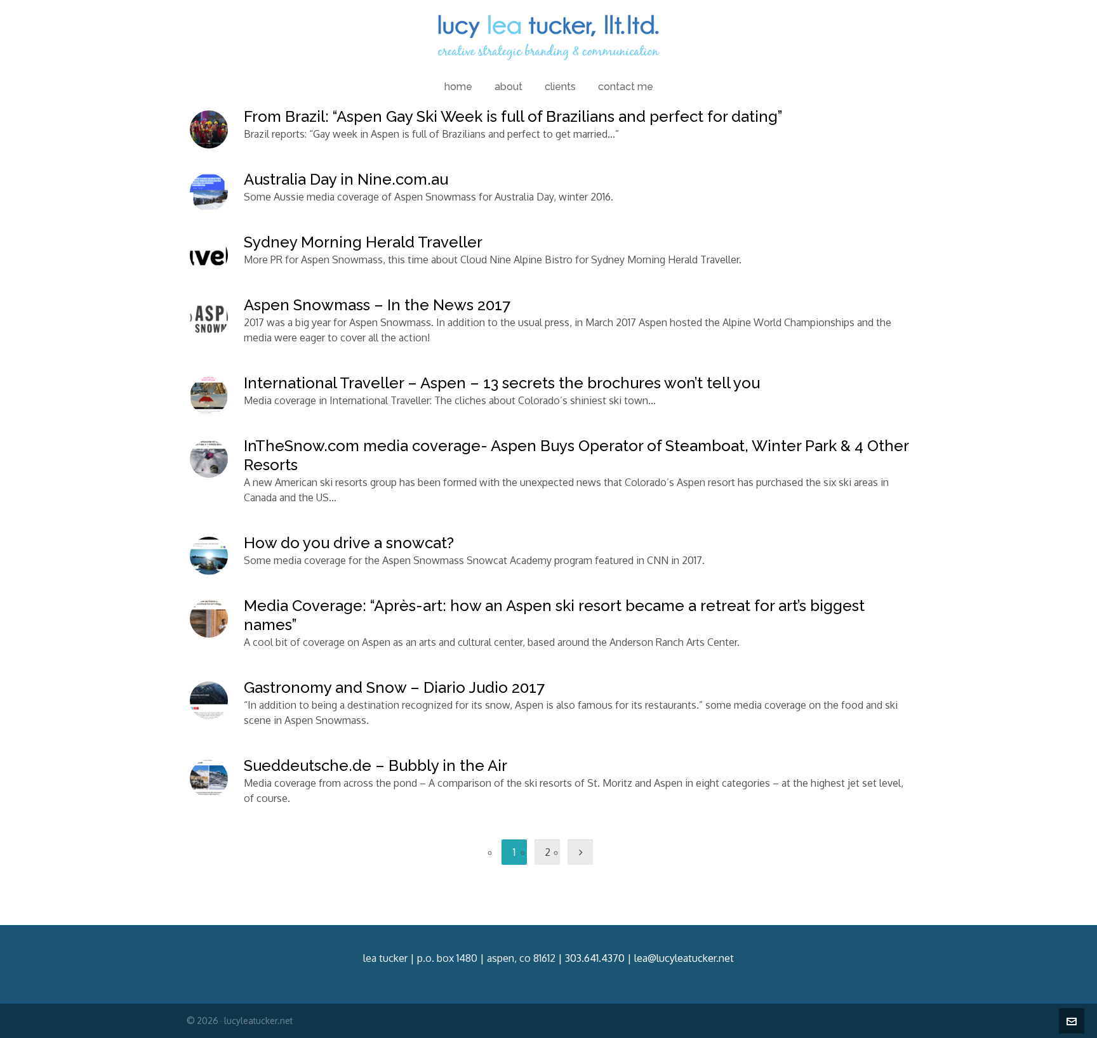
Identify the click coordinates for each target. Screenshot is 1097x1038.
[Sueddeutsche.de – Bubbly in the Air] (209, 778)
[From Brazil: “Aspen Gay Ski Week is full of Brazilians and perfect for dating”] (209, 129)
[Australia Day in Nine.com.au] (209, 192)
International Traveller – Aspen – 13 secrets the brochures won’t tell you (502, 383)
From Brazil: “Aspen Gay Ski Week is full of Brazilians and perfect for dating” (513, 116)
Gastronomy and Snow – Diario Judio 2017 (394, 687)
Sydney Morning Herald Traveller (363, 242)
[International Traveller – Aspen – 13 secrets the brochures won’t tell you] (209, 396)
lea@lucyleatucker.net (684, 958)
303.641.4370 (595, 958)
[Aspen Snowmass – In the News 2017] (209, 318)
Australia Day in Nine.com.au (346, 179)
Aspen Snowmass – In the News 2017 (377, 305)
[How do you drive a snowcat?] (209, 556)
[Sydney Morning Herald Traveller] (209, 255)
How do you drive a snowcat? (349, 543)
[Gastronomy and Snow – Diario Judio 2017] (209, 700)
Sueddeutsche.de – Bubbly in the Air (375, 765)
